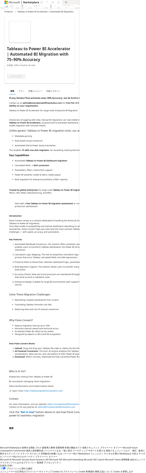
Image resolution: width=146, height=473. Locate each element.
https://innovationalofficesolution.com (65, 404)
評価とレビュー (35, 91)
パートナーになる (52, 450)
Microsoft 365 (55, 459)
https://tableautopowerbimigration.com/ (43, 390)
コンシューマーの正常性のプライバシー (19, 471)
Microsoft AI (6, 459)
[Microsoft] (12, 2)
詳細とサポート (53, 91)
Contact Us (57, 471)
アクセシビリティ (52, 462)
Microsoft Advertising (73, 459)
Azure (32, 459)
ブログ (38, 447)
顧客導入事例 (48, 447)
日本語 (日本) (6, 465)
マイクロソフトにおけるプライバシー (18, 462)
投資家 (40, 462)
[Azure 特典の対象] (29, 70)
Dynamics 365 (42, 459)
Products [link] (9, 11)
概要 (12, 91)
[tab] (13, 91)
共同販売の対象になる (51, 453)
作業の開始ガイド (73, 447)
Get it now (27, 412)
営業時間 (60, 447)
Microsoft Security (20, 459)
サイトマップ (45, 471)
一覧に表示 (66, 450)
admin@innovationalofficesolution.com (56, 407)
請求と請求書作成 (34, 450)
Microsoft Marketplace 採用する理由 (17, 447)
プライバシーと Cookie (74, 471)
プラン (21, 91)
